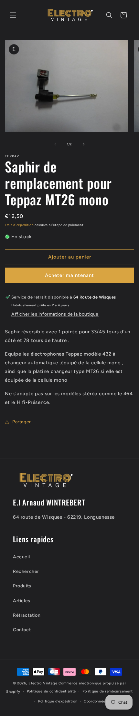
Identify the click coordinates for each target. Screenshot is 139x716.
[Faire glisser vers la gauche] (55, 144)
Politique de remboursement (107, 691)
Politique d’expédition (57, 701)
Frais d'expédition (19, 225)
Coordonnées (95, 701)
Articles (21, 600)
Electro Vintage (43, 683)
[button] (13, 15)
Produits (22, 586)
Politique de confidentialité (51, 691)
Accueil (21, 557)
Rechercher (26, 571)
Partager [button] (21, 422)
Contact (22, 630)
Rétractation (26, 615)
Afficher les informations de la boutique (55, 314)
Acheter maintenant (69, 275)
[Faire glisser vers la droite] (84, 144)
